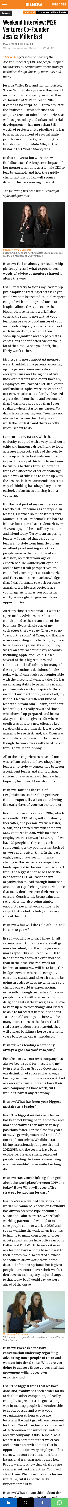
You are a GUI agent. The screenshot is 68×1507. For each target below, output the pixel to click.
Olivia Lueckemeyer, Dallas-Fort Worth (26, 48)
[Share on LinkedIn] (8, 1502)
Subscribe (58, 4)
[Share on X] (25, 1502)
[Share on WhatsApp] (59, 1502)
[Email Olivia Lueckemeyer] (52, 48)
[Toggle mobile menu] (5, 4)
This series (10, 57)
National (30, 12)
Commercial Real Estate (52, 12)
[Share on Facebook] (42, 1502)
